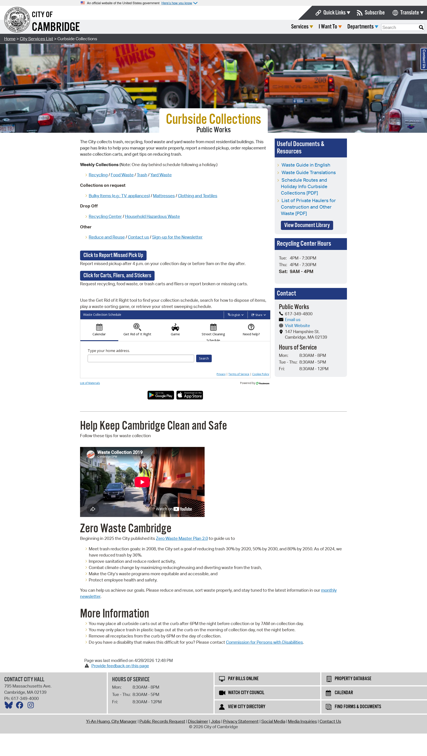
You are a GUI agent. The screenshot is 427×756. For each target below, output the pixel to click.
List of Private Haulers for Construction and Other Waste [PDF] (308, 206)
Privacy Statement (241, 721)
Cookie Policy (260, 374)
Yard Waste (161, 174)
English (236, 315)
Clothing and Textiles (197, 195)
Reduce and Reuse (107, 237)
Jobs (215, 721)
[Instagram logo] (31, 706)
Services (299, 26)
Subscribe (375, 12)
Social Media (273, 721)
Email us (292, 319)
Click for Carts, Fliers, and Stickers (117, 275)
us (146, 237)
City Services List (36, 38)
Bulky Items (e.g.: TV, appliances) (119, 195)
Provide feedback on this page (120, 665)
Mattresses (164, 195)
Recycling (98, 174)
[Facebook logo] (20, 706)
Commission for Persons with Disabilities (264, 642)
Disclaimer (198, 721)
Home (10, 38)
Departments (360, 26)
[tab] (99, 330)
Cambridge (56, 27)
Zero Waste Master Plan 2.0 (182, 538)
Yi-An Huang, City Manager (111, 721)
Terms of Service (238, 374)
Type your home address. (109, 350)
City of (42, 15)
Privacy (221, 374)
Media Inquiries (302, 721)
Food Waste (122, 174)
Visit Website (297, 325)
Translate (409, 12)
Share (259, 315)
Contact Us (330, 721)
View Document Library (307, 225)
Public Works (213, 130)
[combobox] (141, 358)
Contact (136, 237)
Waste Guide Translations (309, 172)
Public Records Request (162, 721)
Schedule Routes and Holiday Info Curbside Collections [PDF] (304, 186)
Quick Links (334, 12)
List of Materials (90, 383)
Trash (142, 174)
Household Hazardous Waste (152, 216)
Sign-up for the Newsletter (177, 237)
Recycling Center (105, 216)
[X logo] (9, 706)
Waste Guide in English (306, 165)
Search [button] (204, 358)
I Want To (328, 26)
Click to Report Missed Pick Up (113, 255)
